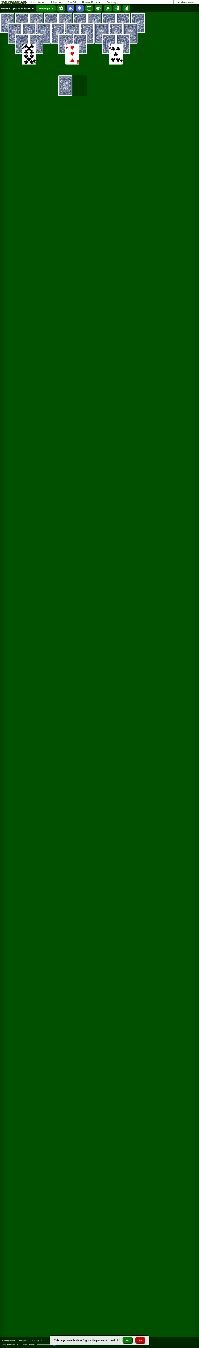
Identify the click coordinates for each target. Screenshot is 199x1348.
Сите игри (112, 2)
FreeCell (72, 2)
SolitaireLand (14, 2)
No (140, 1340)
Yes (128, 1340)
